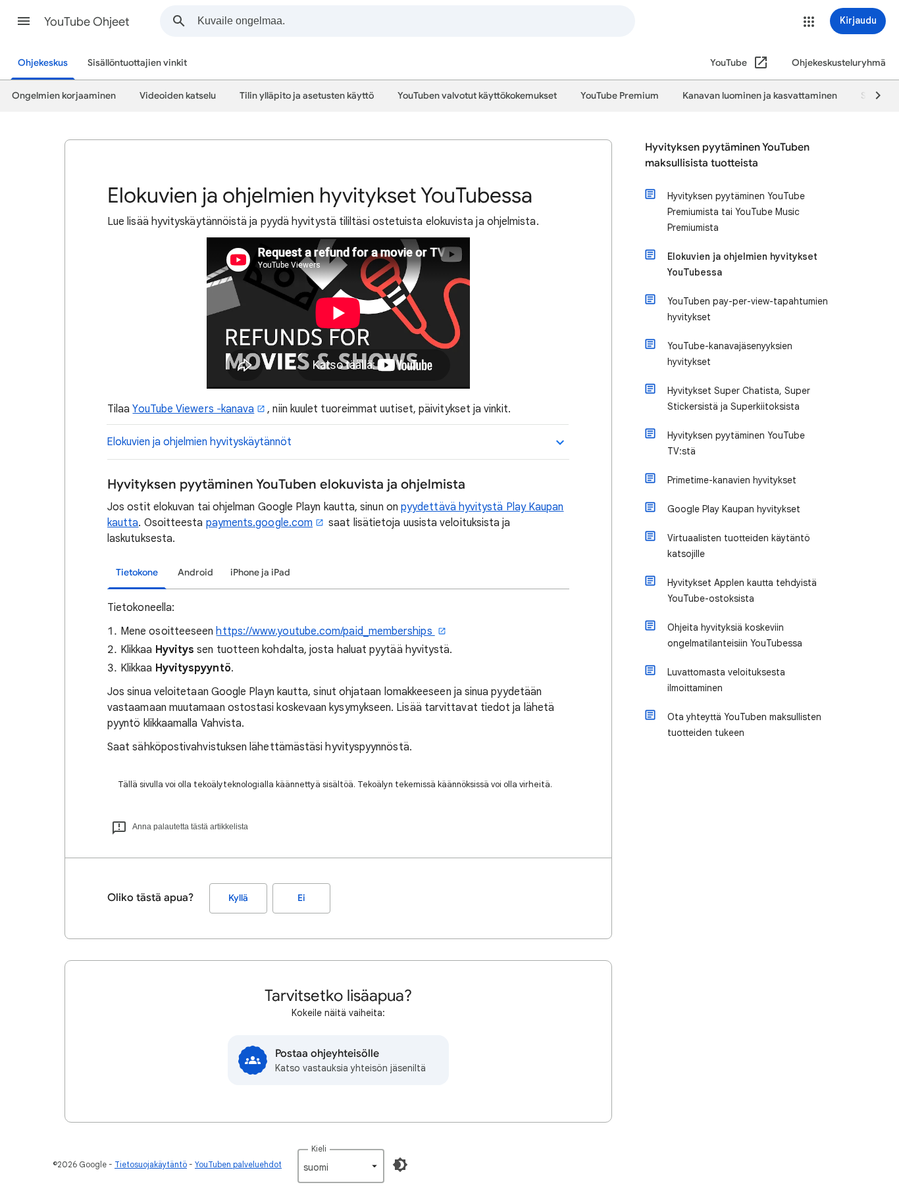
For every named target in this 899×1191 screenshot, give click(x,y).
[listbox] (340, 1166)
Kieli (318, 1149)
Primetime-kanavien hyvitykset (731, 480)
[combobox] (415, 21)
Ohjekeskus (43, 62)
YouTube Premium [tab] (619, 95)
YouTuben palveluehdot (238, 1164)
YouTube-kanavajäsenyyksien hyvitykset (729, 354)
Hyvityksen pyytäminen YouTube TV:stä (736, 443)
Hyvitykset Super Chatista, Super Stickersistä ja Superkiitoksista (738, 398)
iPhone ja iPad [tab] (260, 572)
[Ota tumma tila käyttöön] (400, 1164)
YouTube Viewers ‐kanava (193, 409)
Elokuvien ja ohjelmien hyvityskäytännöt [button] (199, 442)
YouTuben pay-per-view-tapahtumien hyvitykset (747, 309)
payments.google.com (259, 522)
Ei (301, 898)
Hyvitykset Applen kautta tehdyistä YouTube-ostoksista (742, 590)
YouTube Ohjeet (87, 21)
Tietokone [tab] (137, 572)
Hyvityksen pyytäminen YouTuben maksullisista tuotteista (727, 155)
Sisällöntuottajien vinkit (137, 62)
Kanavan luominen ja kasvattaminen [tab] (759, 95)
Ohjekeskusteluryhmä (839, 62)
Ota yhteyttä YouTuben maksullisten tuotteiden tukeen (744, 725)
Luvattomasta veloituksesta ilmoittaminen (726, 680)
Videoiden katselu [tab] (178, 95)
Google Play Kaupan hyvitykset (733, 509)
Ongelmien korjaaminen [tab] (64, 95)
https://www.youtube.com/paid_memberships (325, 631)
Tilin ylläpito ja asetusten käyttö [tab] (307, 95)
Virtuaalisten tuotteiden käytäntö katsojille (738, 546)
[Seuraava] (872, 96)
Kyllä (238, 898)
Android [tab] (195, 572)
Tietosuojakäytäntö (151, 1164)
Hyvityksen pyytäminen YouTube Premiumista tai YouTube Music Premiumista (736, 211)
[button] (23, 21)
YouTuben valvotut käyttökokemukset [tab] (477, 95)
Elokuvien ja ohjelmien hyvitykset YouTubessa (742, 264)
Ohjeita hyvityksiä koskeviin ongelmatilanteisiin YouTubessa (734, 635)
